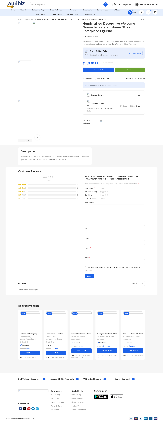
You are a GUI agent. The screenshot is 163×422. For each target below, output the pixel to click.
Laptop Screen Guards (28, 339)
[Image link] (33, 394)
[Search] (105, 4)
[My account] (141, 12)
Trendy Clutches (56, 406)
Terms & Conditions (78, 410)
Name (88, 248)
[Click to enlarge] (37, 137)
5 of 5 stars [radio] (107, 188)
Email (87, 257)
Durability (88, 195)
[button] (30, 353)
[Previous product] (139, 19)
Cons (87, 238)
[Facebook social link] (133, 78)
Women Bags (55, 394)
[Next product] (143, 19)
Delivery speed (91, 198)
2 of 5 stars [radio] (102, 188)
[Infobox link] (31, 379)
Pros (86, 229)
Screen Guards (25, 337)
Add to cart (98, 70)
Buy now (130, 70)
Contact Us (75, 406)
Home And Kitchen (78, 337)
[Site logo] (15, 4)
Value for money (91, 192)
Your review (90, 202)
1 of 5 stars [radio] (100, 188)
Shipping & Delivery (78, 402)
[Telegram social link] (143, 78)
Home (21, 19)
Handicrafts (30, 19)
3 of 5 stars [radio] (104, 188)
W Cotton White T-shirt (105, 337)
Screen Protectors (57, 402)
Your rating (90, 188)
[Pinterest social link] (138, 78)
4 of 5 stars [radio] (105, 188)
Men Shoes (55, 398)
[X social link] (135, 78)
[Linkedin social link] (141, 78)
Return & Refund (77, 398)
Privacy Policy (76, 394)
